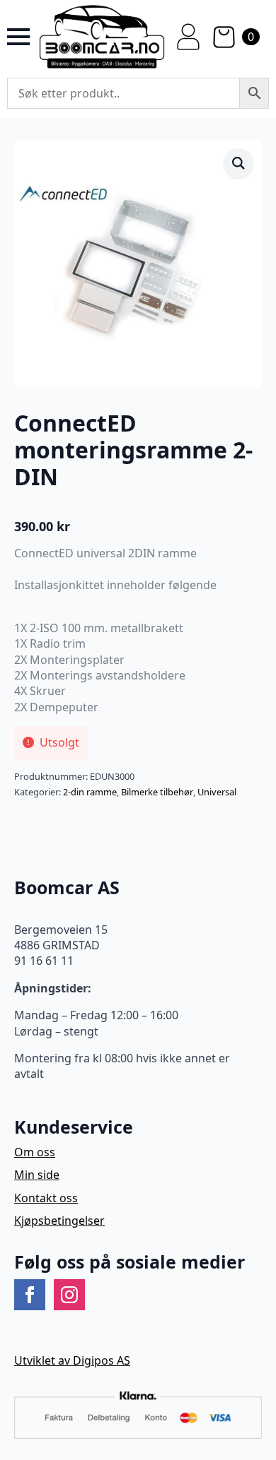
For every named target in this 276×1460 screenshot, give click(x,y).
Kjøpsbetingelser (59, 1220)
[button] (238, 163)
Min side (36, 1174)
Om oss (34, 1152)
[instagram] (69, 1294)
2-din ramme (90, 791)
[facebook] (29, 1294)
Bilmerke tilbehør (157, 791)
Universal (216, 791)
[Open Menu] (18, 36)
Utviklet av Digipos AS (72, 1360)
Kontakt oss (46, 1198)
